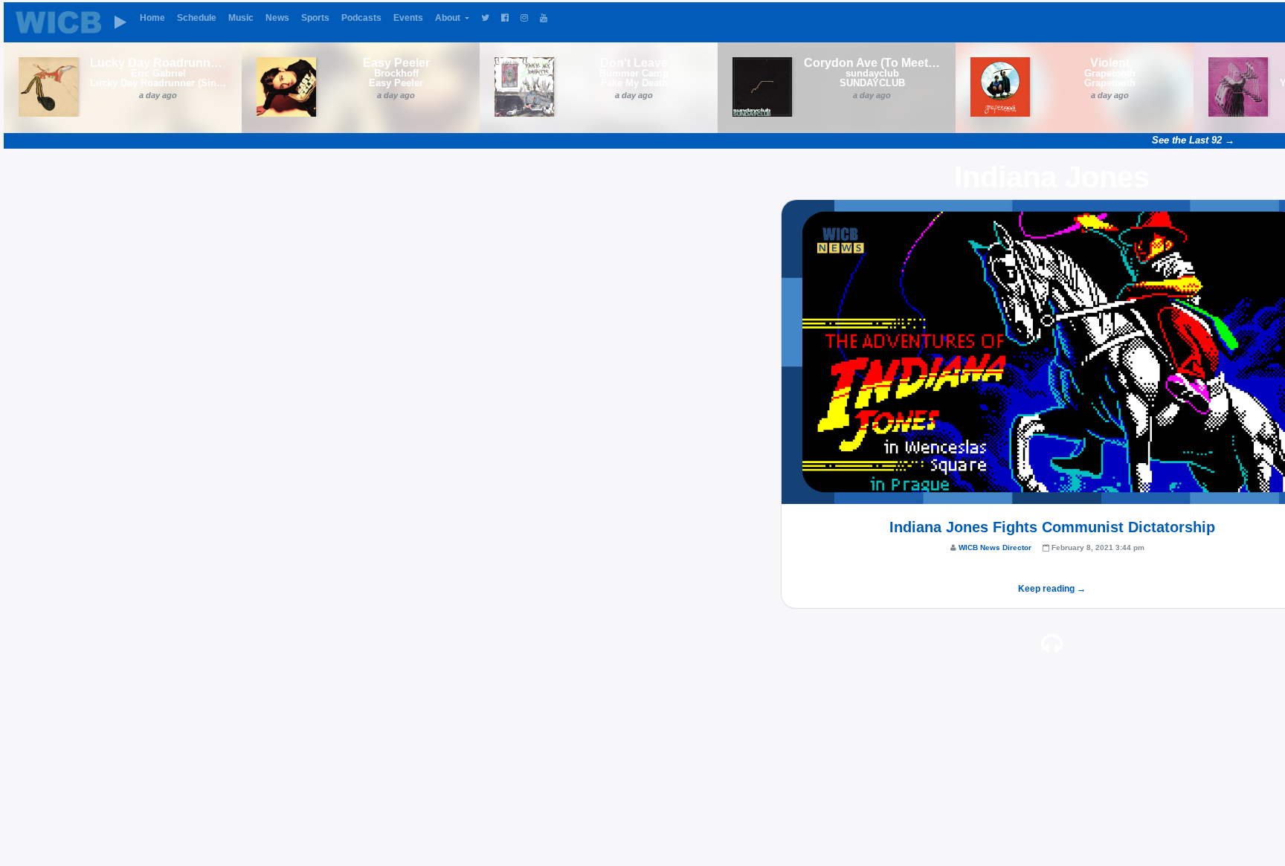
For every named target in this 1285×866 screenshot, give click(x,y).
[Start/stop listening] (120, 22)
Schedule (196, 18)
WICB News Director (995, 547)
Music (241, 18)
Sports (315, 18)
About (449, 18)
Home (152, 18)
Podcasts (361, 18)
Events (408, 18)
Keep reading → (1052, 589)
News (277, 18)
